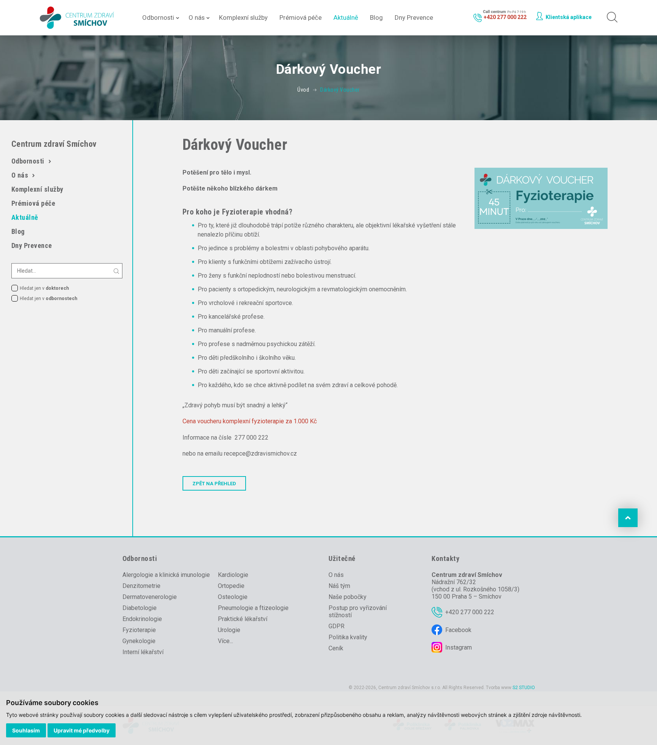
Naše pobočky (347, 596)
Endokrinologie (142, 619)
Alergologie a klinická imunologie (166, 574)
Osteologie (233, 596)
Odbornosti (158, 17)
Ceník (335, 648)
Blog (376, 17)
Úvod (303, 90)
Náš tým (339, 585)
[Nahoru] (628, 517)
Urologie (229, 630)
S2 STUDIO (524, 687)
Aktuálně (345, 17)
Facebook (458, 630)
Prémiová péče (300, 17)
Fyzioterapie (139, 630)
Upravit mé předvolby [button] (82, 730)
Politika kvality (347, 637)
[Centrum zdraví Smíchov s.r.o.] (78, 17)
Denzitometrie (141, 585)
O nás (197, 17)
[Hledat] (610, 18)
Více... (225, 641)
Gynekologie (139, 641)
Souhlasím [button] (26, 730)
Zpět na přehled (214, 483)
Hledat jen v (44, 288)
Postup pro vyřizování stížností (357, 611)
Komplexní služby (243, 17)
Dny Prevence (414, 17)
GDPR (336, 626)
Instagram (458, 647)
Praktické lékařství (242, 619)
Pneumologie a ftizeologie (253, 608)
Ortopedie (231, 585)
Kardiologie (233, 574)
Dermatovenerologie (149, 596)
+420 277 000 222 (469, 612)
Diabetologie (139, 608)
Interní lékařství (142, 652)
